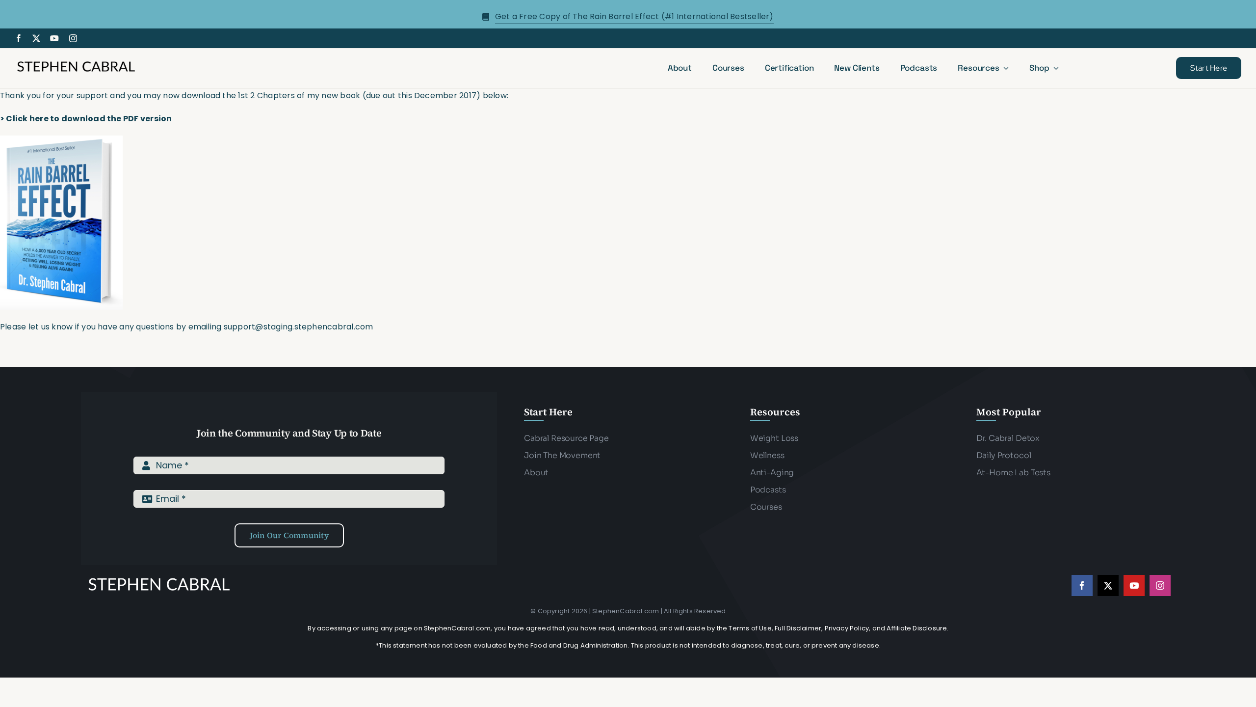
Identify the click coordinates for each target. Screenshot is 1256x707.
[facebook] (19, 38)
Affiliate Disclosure (917, 628)
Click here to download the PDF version (89, 118)
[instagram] (73, 38)
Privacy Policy (847, 628)
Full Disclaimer (798, 628)
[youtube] (54, 38)
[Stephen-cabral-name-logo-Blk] (76, 62)
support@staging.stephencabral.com (299, 326)
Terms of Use (750, 628)
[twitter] (36, 38)
